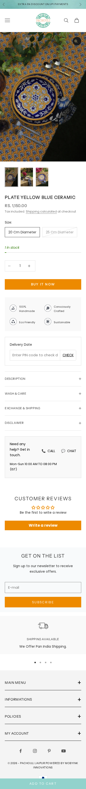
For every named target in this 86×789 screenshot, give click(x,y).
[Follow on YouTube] (64, 751)
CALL (48, 451)
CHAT (68, 451)
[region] (43, 635)
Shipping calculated (41, 211)
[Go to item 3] (42, 177)
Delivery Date (21, 344)
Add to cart (43, 783)
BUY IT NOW (43, 284)
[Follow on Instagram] (35, 751)
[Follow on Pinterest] (50, 751)
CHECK (68, 355)
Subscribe (43, 602)
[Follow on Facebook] (21, 751)
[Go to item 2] (26, 177)
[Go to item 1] (11, 177)
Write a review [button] (43, 525)
